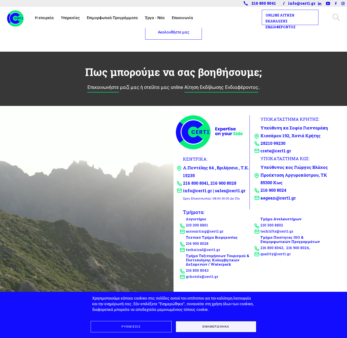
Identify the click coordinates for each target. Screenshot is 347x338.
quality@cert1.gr (275, 253)
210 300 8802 (271, 225)
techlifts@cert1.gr (276, 231)
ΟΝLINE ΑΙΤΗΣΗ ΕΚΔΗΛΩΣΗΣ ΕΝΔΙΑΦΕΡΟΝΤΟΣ (281, 21)
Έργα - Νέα (155, 18)
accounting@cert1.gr (205, 231)
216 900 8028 (197, 243)
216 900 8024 (297, 247)
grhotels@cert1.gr (202, 276)
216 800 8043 (197, 270)
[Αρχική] (17, 17)
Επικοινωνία (182, 18)
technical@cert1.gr (203, 249)
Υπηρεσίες (70, 18)
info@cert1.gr (302, 3)
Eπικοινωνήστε (103, 87)
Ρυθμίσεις (131, 326)
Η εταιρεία (44, 18)
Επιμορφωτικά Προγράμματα (112, 18)
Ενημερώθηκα (216, 326)
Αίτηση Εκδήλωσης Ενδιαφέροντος (221, 87)
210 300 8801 (197, 225)
